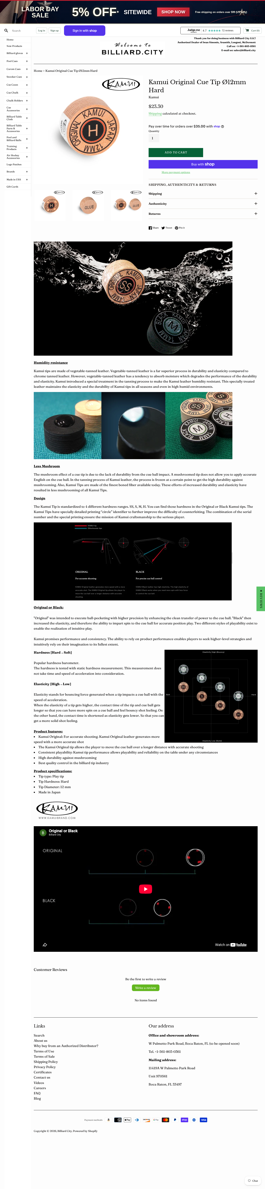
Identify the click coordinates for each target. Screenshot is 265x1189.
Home (38, 71)
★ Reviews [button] (261, 598)
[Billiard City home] (132, 49)
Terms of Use (44, 1051)
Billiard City (64, 1131)
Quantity (154, 131)
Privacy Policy (45, 1067)
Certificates (43, 1072)
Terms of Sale (44, 1056)
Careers (40, 1088)
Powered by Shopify (85, 1131)
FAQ (37, 1093)
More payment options (176, 172)
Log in (41, 30)
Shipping (155, 113)
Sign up (54, 30)
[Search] (6, 30)
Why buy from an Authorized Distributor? (66, 1046)
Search (39, 1035)
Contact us (42, 1077)
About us (40, 1040)
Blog (37, 1098)
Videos (39, 1083)
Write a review (145, 988)
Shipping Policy (46, 1062)
